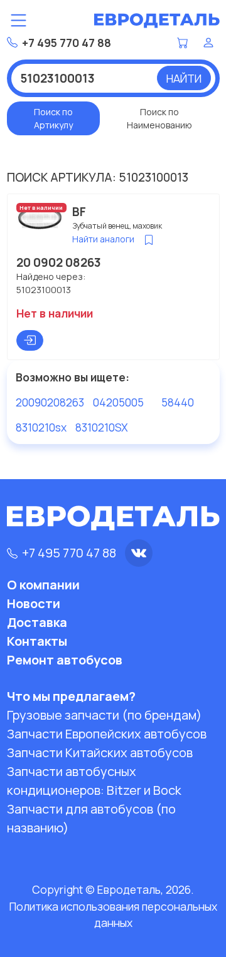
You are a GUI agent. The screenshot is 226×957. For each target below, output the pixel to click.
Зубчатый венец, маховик (117, 225)
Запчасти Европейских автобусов (107, 733)
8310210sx (41, 427)
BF (79, 212)
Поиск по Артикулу (53, 118)
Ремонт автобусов (64, 659)
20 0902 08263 (58, 262)
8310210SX (101, 427)
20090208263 (50, 402)
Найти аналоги (103, 239)
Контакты (37, 641)
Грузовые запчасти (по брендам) (104, 714)
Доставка (37, 622)
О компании (43, 584)
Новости (33, 603)
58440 (177, 402)
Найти (184, 78)
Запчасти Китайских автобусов (100, 752)
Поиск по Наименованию (159, 118)
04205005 (118, 402)
